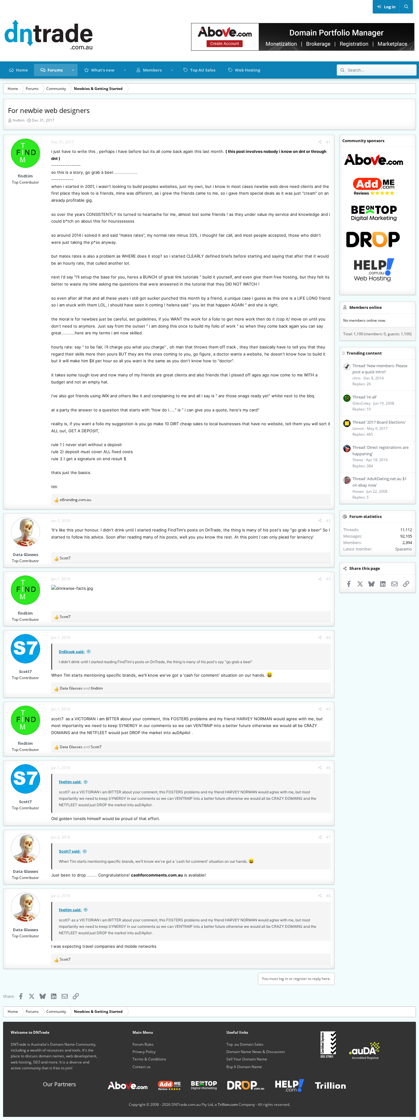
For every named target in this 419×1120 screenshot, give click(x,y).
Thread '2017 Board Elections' (379, 422)
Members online (365, 307)
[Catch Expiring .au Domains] (241, 1084)
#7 (328, 837)
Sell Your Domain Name (246, 1059)
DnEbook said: (72, 651)
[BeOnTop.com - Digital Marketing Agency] (199, 1084)
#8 (328, 895)
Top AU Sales (202, 70)
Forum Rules (143, 1044)
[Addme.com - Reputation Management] (164, 1084)
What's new (102, 70)
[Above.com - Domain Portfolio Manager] (128, 1084)
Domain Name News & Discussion (255, 1051)
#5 (328, 709)
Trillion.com (228, 1104)
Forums (55, 70)
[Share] (320, 142)
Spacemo (403, 549)
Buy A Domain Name (244, 1066)
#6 (328, 767)
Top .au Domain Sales (244, 1044)
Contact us (142, 1066)
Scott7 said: (70, 851)
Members (152, 70)
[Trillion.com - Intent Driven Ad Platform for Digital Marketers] (326, 1084)
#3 (328, 578)
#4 (328, 637)
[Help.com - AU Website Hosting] (285, 1084)
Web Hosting (247, 70)
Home (22, 70)
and (81, 688)
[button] (73, 70)
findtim (19, 120)
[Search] (406, 7)
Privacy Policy (144, 1051)
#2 (328, 520)
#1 (328, 142)
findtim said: (70, 782)
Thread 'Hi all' (364, 397)
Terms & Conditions (149, 1059)
